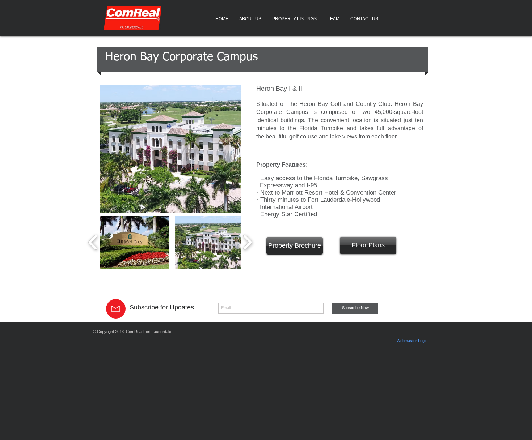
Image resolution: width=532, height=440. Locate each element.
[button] (134, 242)
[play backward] (93, 242)
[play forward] (247, 242)
